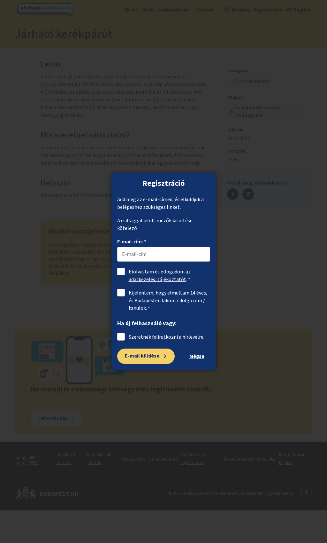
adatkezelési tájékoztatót (157, 279)
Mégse (196, 356)
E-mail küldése (142, 355)
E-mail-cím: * (131, 241)
